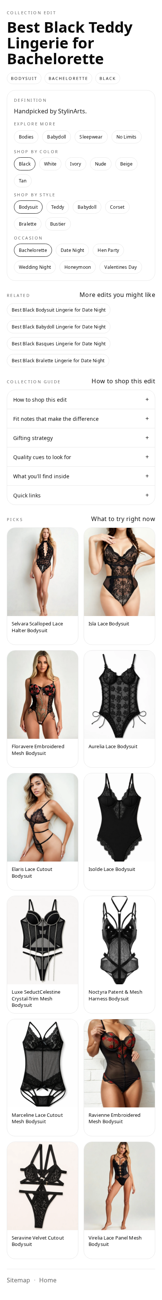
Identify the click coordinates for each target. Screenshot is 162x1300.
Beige (126, 164)
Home (48, 1280)
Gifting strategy (81, 438)
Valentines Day (120, 267)
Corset (117, 207)
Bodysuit (28, 207)
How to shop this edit (81, 399)
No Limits (126, 137)
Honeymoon (77, 267)
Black (25, 164)
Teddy (57, 207)
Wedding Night (35, 267)
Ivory (75, 164)
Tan (23, 181)
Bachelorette (33, 250)
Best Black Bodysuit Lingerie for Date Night (58, 310)
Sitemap (18, 1280)
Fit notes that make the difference (81, 418)
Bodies (26, 137)
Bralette (28, 224)
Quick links (81, 495)
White (50, 164)
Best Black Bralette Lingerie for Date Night (58, 360)
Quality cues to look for (81, 457)
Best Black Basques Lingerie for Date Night (58, 343)
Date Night (72, 250)
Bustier (58, 224)
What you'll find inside (81, 476)
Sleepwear (90, 137)
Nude (101, 164)
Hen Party (108, 250)
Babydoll (56, 137)
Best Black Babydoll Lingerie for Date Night (58, 327)
